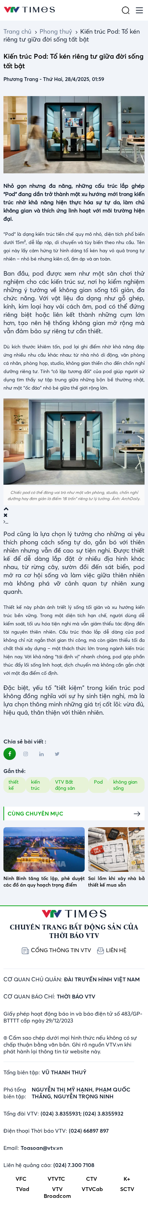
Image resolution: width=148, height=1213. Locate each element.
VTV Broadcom (57, 1192)
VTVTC (56, 1178)
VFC (21, 1178)
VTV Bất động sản (65, 785)
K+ (127, 1178)
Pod (98, 782)
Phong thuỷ (56, 31)
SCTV (127, 1189)
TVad (22, 1189)
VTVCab (92, 1189)
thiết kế (14, 785)
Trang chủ (17, 31)
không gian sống (125, 785)
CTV (91, 1178)
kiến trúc (35, 785)
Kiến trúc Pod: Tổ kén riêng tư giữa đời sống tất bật (71, 35)
